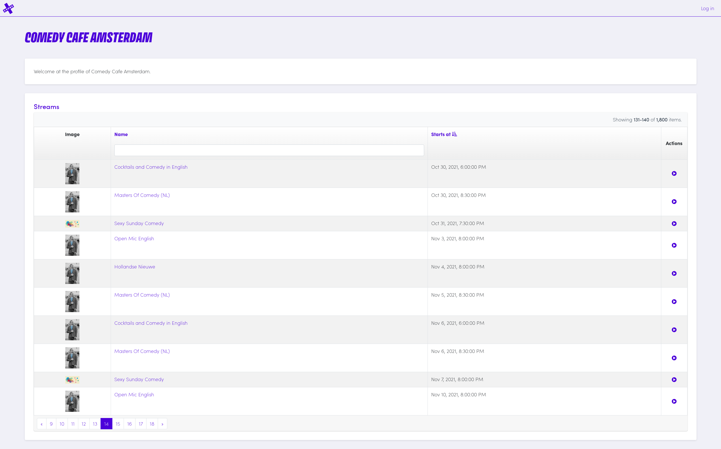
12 (84, 423)
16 (129, 423)
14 (106, 423)
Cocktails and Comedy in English (151, 166)
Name (121, 133)
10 (62, 423)
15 (118, 423)
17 (141, 423)
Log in (707, 8)
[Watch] (674, 173)
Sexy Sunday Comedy (139, 222)
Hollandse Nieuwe (134, 266)
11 (73, 423)
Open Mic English (134, 238)
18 (152, 423)
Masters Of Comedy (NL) (142, 194)
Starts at (441, 133)
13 (95, 423)
